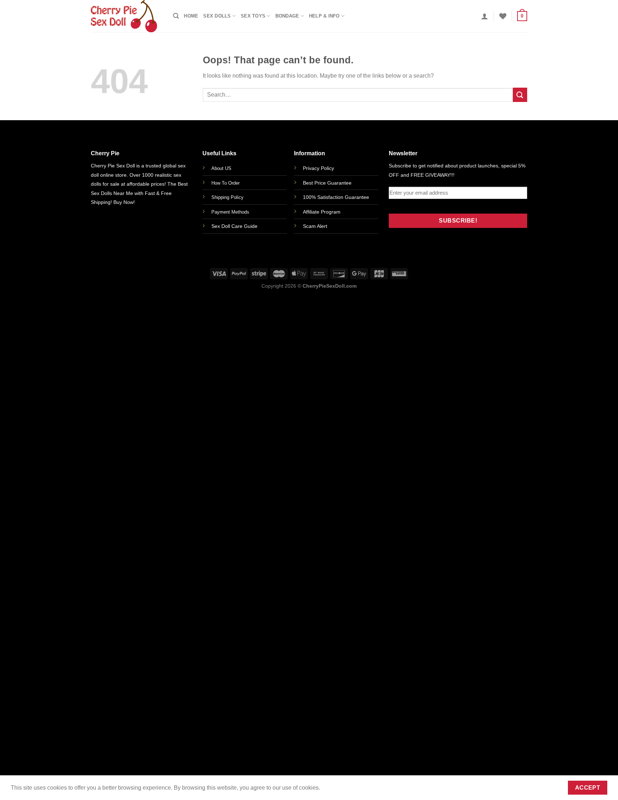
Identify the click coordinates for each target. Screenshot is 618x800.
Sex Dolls (217, 16)
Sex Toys (253, 16)
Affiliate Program (321, 212)
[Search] (176, 16)
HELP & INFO (324, 16)
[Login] (484, 16)
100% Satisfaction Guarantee (336, 197)
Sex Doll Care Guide (234, 226)
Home (191, 16)
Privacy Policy (318, 168)
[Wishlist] (502, 16)
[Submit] (520, 95)
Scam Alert (315, 226)
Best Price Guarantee (327, 183)
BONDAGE (287, 16)
